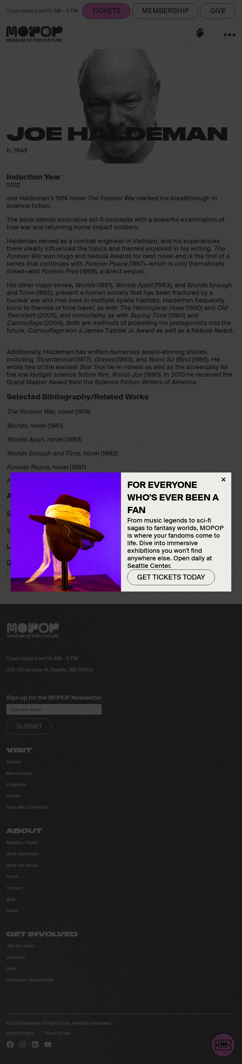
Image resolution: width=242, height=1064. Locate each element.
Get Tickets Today (171, 577)
